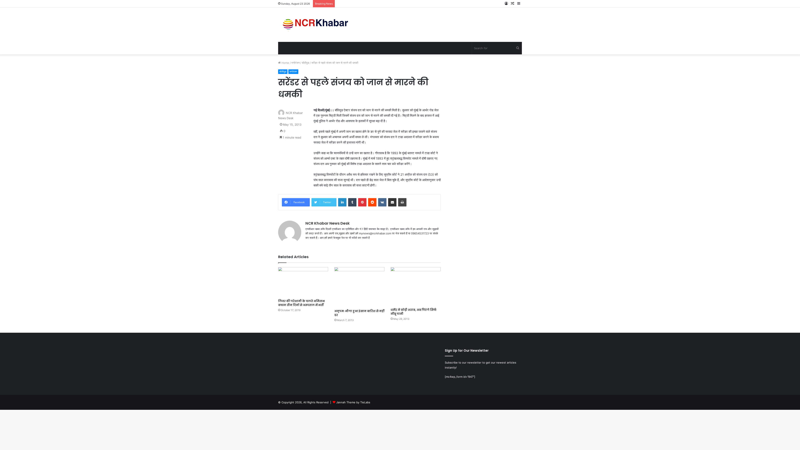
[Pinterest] (362, 202)
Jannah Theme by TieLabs (353, 402)
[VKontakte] (382, 202)
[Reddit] (372, 202)
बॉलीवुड (305, 62)
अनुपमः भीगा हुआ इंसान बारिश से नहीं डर (359, 313)
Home (285, 62)
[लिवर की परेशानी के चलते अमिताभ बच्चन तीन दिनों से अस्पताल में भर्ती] (303, 282)
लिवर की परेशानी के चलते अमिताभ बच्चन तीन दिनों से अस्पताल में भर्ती (301, 303)
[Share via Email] (392, 202)
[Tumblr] (352, 202)
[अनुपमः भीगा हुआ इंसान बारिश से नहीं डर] (359, 287)
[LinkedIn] (342, 202)
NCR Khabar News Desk (327, 223)
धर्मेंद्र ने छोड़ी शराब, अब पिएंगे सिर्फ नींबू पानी (413, 312)
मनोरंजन (295, 62)
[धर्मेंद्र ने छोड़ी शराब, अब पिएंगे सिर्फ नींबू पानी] (416, 286)
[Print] (402, 202)
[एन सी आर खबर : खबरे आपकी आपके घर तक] (316, 25)
